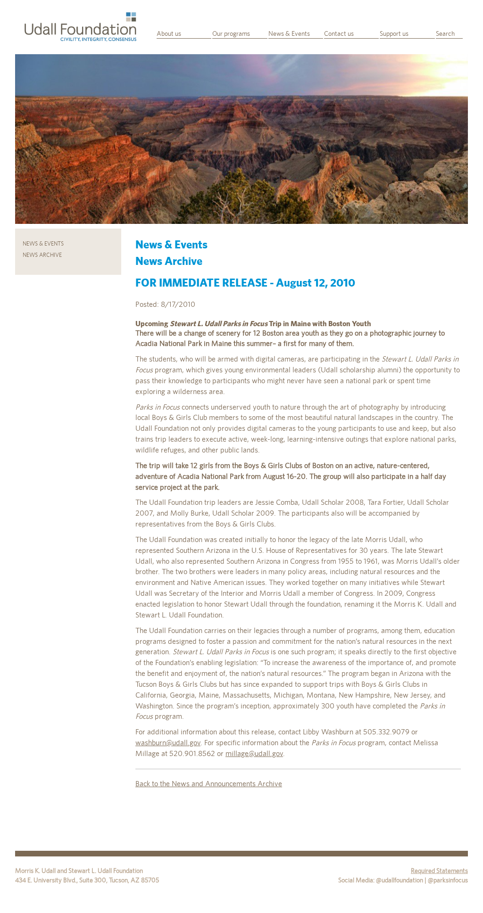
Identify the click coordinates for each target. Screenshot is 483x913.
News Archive (42, 255)
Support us (394, 33)
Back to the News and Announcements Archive (208, 783)
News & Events (289, 33)
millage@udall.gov (254, 753)
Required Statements (439, 870)
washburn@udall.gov (167, 742)
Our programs (231, 33)
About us (169, 33)
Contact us (339, 33)
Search (445, 33)
